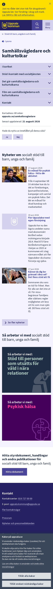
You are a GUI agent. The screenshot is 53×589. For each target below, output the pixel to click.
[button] (50, 3)
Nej (18, 137)
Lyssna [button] (8, 41)
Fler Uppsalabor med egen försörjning (39, 219)
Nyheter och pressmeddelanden (18, 523)
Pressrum (7, 517)
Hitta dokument (14, 471)
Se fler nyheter (16, 322)
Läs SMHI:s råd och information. (18, 15)
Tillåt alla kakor (26, 575)
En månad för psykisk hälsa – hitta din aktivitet (39, 173)
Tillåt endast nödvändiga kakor (26, 583)
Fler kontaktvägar (11, 509)
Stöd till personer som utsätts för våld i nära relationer (25, 365)
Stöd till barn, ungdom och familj (20, 34)
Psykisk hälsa (21, 406)
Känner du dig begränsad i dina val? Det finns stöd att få (39, 274)
